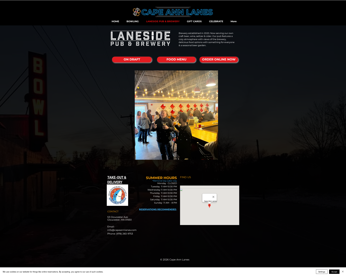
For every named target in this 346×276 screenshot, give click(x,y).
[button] (176, 115)
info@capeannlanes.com (122, 230)
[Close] (342, 272)
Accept (334, 271)
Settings (321, 271)
